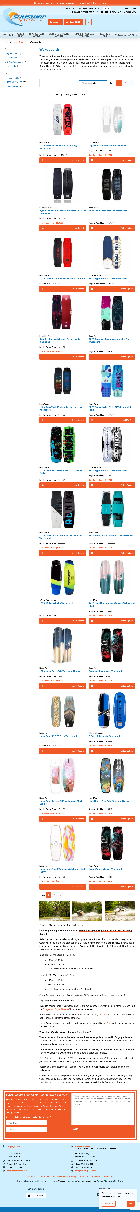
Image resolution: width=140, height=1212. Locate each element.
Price (7, 73)
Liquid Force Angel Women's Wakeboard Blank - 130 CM (62, 870)
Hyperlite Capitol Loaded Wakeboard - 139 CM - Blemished (62, 212)
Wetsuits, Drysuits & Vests (59, 35)
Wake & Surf (20, 35)
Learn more (108, 1203)
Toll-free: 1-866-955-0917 (124, 9)
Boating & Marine (105, 35)
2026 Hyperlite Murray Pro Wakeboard (108, 278)
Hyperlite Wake (13, 53)
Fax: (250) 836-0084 (83, 1167)
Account (56, 22)
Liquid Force (12, 57)
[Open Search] (88, 22)
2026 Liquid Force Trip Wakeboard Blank (59, 671)
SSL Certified (37, 1195)
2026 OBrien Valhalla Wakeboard (56, 603)
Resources (107, 1176)
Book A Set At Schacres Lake (123, 12)
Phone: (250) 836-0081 (84, 1164)
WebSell (61, 1181)
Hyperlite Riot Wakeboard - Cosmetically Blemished (59, 340)
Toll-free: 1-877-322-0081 (86, 1161)
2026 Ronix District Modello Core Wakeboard (62, 278)
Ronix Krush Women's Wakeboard (105, 671)
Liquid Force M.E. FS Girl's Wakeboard (58, 736)
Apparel (132, 35)
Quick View (63, 134)
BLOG (107, 9)
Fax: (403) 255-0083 (15, 1167)
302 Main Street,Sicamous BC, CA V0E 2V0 (96, 1152)
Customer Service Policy (89, 9)
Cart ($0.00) (75, 22)
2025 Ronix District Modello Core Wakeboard (111, 535)
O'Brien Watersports (15, 62)
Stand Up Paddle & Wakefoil (84, 35)
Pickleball (120, 35)
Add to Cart (79, 228)
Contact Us (44, 1176)
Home (5, 42)
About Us (70, 9)
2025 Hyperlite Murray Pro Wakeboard (108, 470)
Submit (76, 1129)
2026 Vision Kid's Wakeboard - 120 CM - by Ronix (60, 472)
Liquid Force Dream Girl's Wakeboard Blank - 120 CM (61, 802)
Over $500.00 (13, 86)
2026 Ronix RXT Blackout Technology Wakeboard (58, 147)
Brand (7, 49)
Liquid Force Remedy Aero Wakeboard (107, 145)
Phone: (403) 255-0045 (16, 1164)
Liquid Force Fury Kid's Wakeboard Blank (109, 801)
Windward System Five (86, 1181)
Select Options (78, 160)
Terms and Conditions (89, 1176)
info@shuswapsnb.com (83, 12)
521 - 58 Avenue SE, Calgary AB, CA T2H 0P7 (16, 1152)
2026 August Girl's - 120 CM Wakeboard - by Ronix (110, 408)
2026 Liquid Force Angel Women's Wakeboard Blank (112, 605)
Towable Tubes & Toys (37, 35)
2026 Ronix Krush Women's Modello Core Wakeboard (109, 340)
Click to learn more (98, 3)
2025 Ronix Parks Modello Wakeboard (108, 210)
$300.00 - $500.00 (15, 82)
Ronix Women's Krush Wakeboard (105, 869)
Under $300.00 (13, 78)
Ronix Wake (12, 66)
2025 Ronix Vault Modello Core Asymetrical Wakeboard (61, 537)
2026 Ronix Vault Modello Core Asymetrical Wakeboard (61, 408)
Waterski (8, 35)
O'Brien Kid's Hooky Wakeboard (104, 736)
